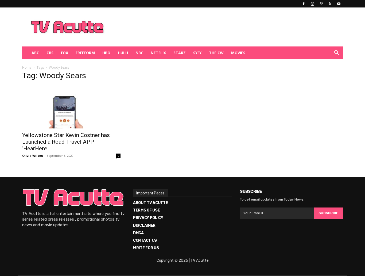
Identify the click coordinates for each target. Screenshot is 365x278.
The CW (216, 52)
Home (27, 67)
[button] (336, 53)
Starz (179, 52)
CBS (49, 52)
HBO (106, 52)
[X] (330, 3)
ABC (35, 52)
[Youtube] (339, 3)
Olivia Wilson (32, 156)
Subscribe (328, 213)
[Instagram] (312, 3)
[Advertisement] (210, 27)
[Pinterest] (321, 3)
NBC (139, 52)
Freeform (85, 52)
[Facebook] (304, 3)
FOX (64, 52)
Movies (238, 52)
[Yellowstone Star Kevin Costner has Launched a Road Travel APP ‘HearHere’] (71, 107)
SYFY (197, 52)
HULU (123, 52)
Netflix (158, 52)
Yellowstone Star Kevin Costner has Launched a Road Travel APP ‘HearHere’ (66, 142)
